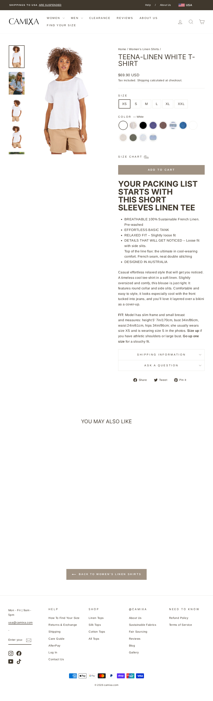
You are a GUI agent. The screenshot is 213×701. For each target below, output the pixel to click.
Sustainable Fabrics (142, 624)
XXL (181, 104)
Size (123, 95)
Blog (132, 645)
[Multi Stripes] (193, 127)
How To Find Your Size (63, 618)
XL (168, 104)
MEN (75, 18)
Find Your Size (61, 25)
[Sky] (143, 139)
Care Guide (56, 638)
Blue (153, 125)
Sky (143, 137)
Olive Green (133, 137)
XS (124, 104)
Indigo (173, 125)
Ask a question (161, 365)
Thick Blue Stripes (153, 137)
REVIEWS (125, 18)
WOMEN (54, 18)
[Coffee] (163, 127)
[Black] (143, 127)
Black (143, 125)
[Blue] (153, 127)
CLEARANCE (99, 18)
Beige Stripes (133, 125)
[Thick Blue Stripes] (153, 139)
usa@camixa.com (20, 622)
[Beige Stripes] (133, 127)
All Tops (94, 638)
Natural (123, 137)
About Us (165, 5)
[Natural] (123, 139)
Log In (52, 652)
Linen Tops (96, 618)
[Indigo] (173, 127)
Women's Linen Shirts (144, 49)
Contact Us (56, 659)
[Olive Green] (133, 139)
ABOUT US (149, 18)
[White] (123, 127)
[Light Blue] (183, 127)
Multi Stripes (193, 125)
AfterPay (54, 645)
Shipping (143, 80)
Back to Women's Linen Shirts (109, 574)
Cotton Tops (97, 631)
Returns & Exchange (62, 624)
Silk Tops (95, 624)
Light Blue (183, 125)
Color (131, 116)
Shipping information (161, 354)
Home (122, 49)
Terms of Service (180, 624)
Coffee (163, 125)
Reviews (135, 638)
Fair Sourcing (138, 631)
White (123, 125)
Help (148, 5)
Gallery (134, 652)
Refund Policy (178, 618)
